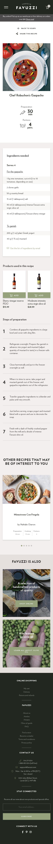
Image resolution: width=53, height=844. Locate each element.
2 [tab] (24, 545)
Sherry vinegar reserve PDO (13, 304)
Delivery (27, 692)
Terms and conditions (26, 739)
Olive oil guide (26, 723)
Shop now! (30, 19)
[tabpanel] (26, 507)
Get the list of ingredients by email (25, 248)
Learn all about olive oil (26, 651)
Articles (26, 717)
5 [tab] (31, 545)
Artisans (27, 720)
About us (26, 713)
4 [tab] (29, 545)
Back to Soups (28, 28)
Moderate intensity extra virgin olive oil (37, 304)
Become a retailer (26, 736)
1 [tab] (21, 545)
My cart (26, 689)
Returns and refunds (26, 695)
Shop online (26, 604)
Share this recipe (28, 34)
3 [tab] (26, 545)
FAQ (27, 727)
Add (16, 296)
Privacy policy (26, 743)
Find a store (26, 733)
